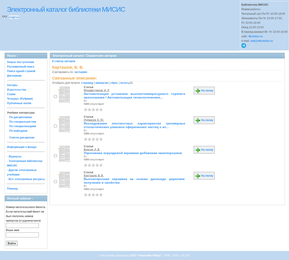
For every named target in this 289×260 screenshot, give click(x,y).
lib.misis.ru (256, 36)
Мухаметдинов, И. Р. (97, 90)
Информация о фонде (22, 147)
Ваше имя (12, 230)
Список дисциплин (21, 137)
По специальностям (22, 121)
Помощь (12, 188)
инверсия (102, 82)
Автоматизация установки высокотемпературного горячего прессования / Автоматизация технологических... (134, 95)
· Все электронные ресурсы (26, 179)
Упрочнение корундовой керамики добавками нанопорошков (133, 153)
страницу (87, 82)
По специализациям (22, 126)
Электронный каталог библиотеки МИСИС (66, 9)
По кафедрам (18, 130)
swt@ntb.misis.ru (261, 40)
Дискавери (14, 75)
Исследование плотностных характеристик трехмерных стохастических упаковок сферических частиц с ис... (134, 125)
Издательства (16, 89)
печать (124, 82)
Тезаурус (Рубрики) (20, 98)
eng (11, 17)
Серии (11, 94)
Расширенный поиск (20, 66)
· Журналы (14, 156)
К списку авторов (63, 61)
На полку (206, 90)
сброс (114, 82)
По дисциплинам (20, 117)
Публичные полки (19, 103)
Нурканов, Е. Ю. (94, 120)
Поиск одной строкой (21, 71)
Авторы (12, 85)
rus (17, 17)
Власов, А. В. (92, 149)
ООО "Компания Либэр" (146, 255)
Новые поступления (20, 62)
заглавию (80, 72)
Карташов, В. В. (94, 175)
